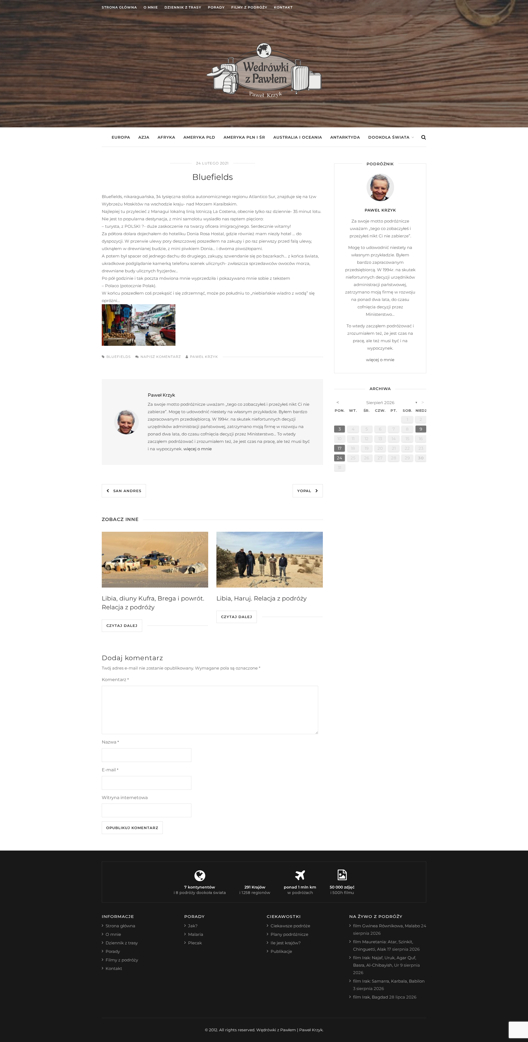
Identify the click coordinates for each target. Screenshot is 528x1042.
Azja (143, 137)
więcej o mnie (197, 448)
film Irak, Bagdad (370, 997)
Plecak (195, 942)
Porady (216, 7)
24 (339, 457)
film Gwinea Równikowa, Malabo (386, 925)
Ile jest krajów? (286, 942)
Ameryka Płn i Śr (244, 137)
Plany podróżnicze (289, 934)
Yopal (306, 491)
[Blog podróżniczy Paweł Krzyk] (264, 96)
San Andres (125, 491)
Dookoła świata (388, 137)
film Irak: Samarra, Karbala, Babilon (389, 981)
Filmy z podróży (249, 7)
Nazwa (110, 742)
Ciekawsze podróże (290, 925)
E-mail (110, 769)
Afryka (166, 137)
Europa (121, 137)
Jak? (193, 925)
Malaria (195, 934)
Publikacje (281, 951)
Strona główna (119, 7)
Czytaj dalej (122, 625)
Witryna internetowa (125, 797)
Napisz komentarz (161, 357)
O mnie (151, 7)
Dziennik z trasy (182, 7)
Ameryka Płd (199, 137)
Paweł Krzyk (204, 357)
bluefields (118, 357)
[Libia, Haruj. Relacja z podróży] (269, 560)
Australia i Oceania (297, 137)
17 (340, 448)
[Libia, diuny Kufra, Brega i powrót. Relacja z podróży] (155, 560)
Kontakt (283, 7)
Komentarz (115, 679)
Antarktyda (345, 137)
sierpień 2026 (380, 402)
